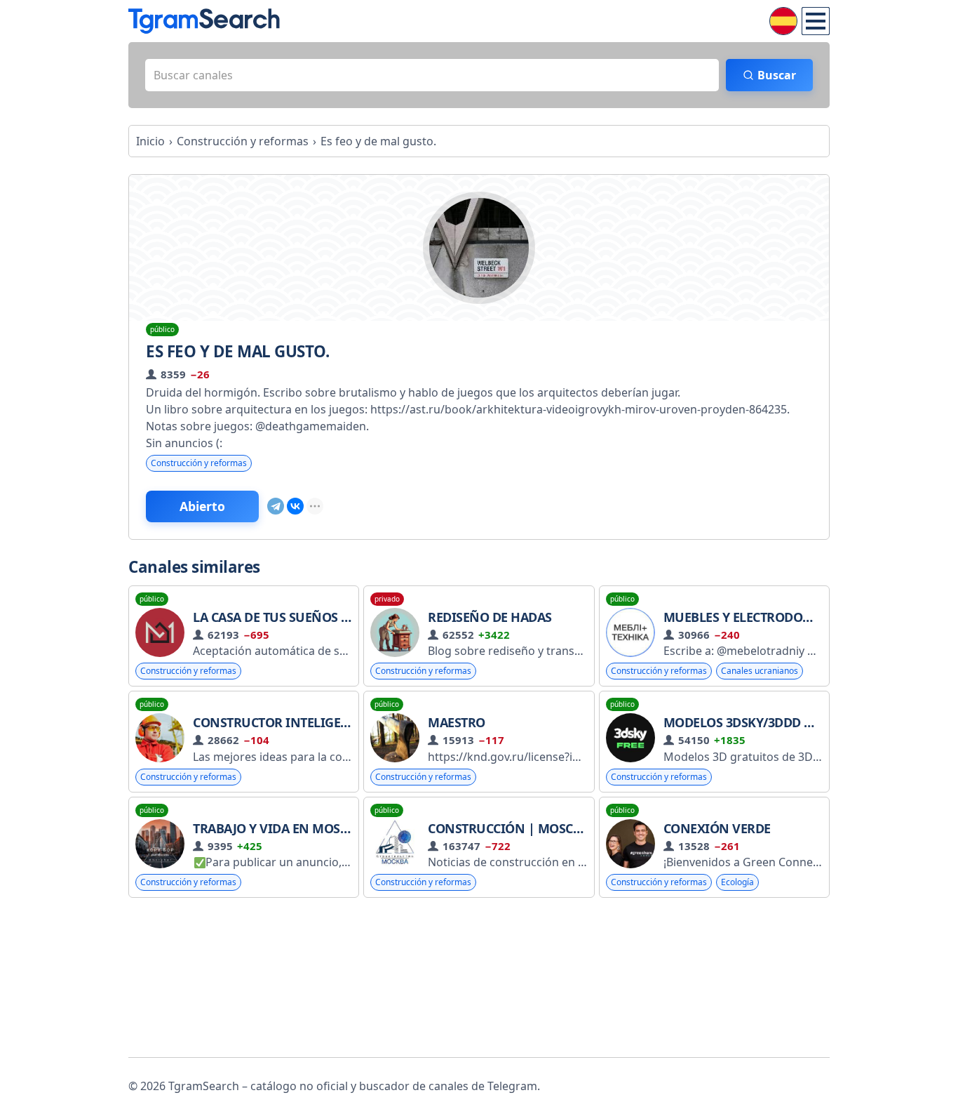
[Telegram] (275, 506)
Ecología (737, 882)
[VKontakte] (295, 506)
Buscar (776, 75)
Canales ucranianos (759, 671)
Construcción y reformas (199, 463)
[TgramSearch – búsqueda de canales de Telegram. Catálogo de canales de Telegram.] (204, 21)
